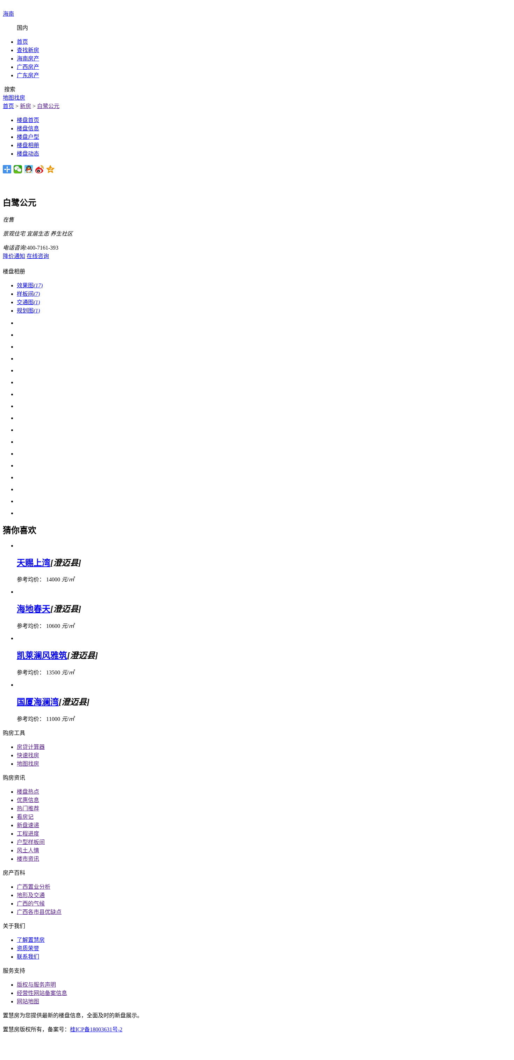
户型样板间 (31, 842)
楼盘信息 (28, 128)
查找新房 (28, 50)
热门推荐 (28, 808)
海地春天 (33, 609)
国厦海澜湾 (38, 702)
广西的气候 (31, 904)
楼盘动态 (28, 154)
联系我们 (28, 957)
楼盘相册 (28, 145)
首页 (22, 42)
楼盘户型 (28, 137)
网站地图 (28, 1001)
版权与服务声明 (36, 985)
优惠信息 (28, 800)
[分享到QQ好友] (28, 169)
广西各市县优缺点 (39, 912)
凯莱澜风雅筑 (42, 655)
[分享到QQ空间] (50, 169)
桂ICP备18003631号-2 (96, 1029)
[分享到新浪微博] (39, 169)
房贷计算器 (31, 747)
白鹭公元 (48, 106)
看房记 (25, 817)
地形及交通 (31, 895)
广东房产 (28, 75)
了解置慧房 (31, 940)
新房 (25, 106)
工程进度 (28, 834)
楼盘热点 (28, 792)
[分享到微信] (18, 169)
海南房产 (28, 59)
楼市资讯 (28, 859)
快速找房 (28, 755)
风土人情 (28, 850)
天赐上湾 (33, 562)
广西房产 (28, 67)
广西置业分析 (33, 887)
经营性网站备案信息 (42, 993)
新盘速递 (28, 825)
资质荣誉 (28, 948)
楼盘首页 (28, 120)
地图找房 (28, 764)
